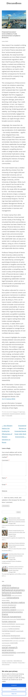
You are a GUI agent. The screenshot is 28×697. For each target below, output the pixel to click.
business (6, 595)
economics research (9, 610)
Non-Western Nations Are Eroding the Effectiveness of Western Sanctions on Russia (7, 434)
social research (10, 647)
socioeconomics (9, 652)
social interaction (6, 643)
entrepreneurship (20, 609)
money (3, 633)
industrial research (20, 624)
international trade (6, 626)
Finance (15, 412)
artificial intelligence (10, 587)
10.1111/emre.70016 (8, 399)
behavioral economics (13, 590)
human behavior (20, 619)
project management (6, 638)
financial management (15, 413)
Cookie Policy (10, 660)
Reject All (14, 693)
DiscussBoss (14, 3)
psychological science (18, 638)
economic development (9, 605)
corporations (12, 597)
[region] (14, 683)
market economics (14, 629)
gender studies (13, 619)
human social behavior (8, 624)
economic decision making (13, 602)
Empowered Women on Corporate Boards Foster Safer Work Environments (20, 431)
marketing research (9, 631)
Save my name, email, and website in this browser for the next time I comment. (13, 500)
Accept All (14, 685)
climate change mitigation (17, 595)
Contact (4, 660)
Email (4, 484)
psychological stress (7, 640)
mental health (19, 631)
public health (21, 640)
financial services (6, 619)
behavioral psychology (12, 592)
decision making (5, 600)
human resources (9, 621)
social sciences (8, 650)
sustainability (21, 652)
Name (4, 478)
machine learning (15, 626)
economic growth (9, 607)
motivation (7, 633)
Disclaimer (14, 662)
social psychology (6, 645)
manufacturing (5, 628)
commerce (4, 598)
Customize (14, 689)
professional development (11, 636)
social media (14, 643)
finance (5, 614)
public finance (16, 640)
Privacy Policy (21, 662)
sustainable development (8, 655)
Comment (5, 460)
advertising (6, 585)
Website (4, 491)
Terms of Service (5, 664)
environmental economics (12, 612)
